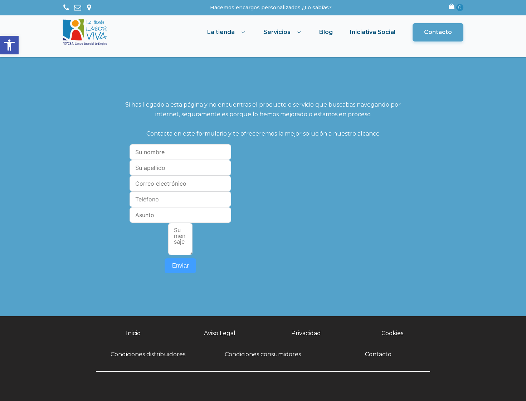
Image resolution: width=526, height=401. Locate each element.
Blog (326, 32)
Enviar (180, 266)
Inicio (133, 333)
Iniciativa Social (372, 32)
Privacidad (306, 333)
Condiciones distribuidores (148, 354)
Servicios (277, 32)
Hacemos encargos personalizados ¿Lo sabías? (271, 7)
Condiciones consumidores (263, 354)
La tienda (221, 32)
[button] (9, 45)
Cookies (392, 333)
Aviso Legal (219, 333)
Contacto (438, 32)
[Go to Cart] (456, 8)
